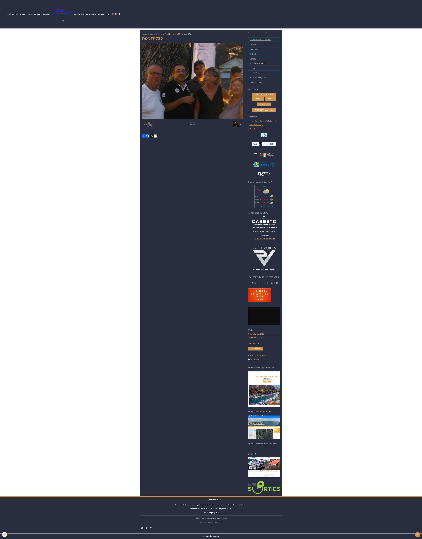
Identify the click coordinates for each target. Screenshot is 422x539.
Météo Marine (255, 73)
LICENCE (258, 99)
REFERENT (252, 129)
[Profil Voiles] (264, 256)
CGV (201, 499)
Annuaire (92, 14)
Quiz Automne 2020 (256, 334)
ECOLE (270, 99)
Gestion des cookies (211, 536)
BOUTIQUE (264, 104)
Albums (23, 14)
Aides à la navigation (258, 78)
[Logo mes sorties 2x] (267, 487)
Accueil (144, 34)
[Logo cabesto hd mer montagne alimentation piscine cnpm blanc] (264, 220)
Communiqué (255, 49)
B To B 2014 (177, 34)
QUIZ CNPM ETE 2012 (256, 338)
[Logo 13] (264, 164)
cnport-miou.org (263, 361)
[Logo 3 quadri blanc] (264, 154)
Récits (252, 68)
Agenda (101, 14)
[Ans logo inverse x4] (264, 174)
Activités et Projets (257, 63)
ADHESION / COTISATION (264, 95)
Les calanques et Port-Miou (260, 40)
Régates (253, 59)
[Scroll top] (417, 534)
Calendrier (254, 54)
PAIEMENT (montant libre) (264, 110)
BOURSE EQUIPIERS (81, 14)
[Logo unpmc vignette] (264, 135)
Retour (192, 124)
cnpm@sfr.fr (214, 513)
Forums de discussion (43, 14)
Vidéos (30, 14)
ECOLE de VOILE (13, 14)
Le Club (253, 44)
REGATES (161, 34)
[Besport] (266, 467)
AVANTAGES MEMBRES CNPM (264, 239)
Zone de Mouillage (256, 125)
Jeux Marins (255, 348)
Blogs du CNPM (255, 82)
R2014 (168, 34)
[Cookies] (4, 534)
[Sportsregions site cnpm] (267, 427)
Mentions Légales (215, 499)
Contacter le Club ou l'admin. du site (263, 121)
